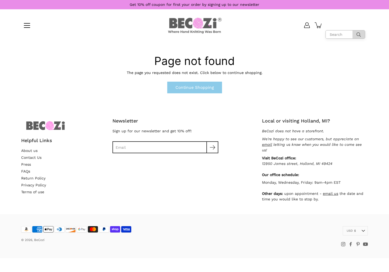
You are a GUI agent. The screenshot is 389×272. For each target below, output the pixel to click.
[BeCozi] (194, 25)
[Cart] (318, 25)
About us (29, 150)
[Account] (307, 25)
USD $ (351, 230)
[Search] (358, 34)
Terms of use (32, 192)
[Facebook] (350, 244)
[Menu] (27, 25)
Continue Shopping (194, 87)
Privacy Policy (33, 185)
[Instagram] (343, 244)
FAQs (25, 171)
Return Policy (33, 178)
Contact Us (31, 157)
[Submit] (212, 147)
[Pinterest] (358, 244)
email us (330, 193)
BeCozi (39, 240)
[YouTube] (365, 244)
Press (26, 164)
